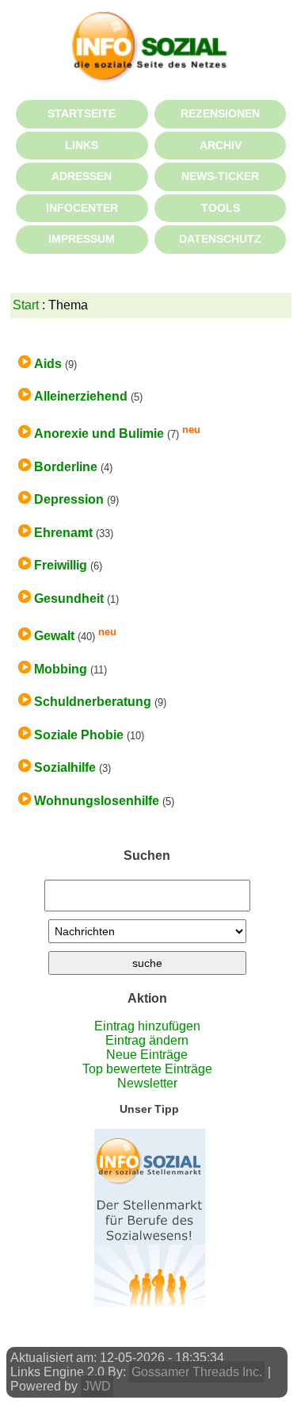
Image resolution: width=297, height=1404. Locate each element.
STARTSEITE (82, 113)
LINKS (81, 145)
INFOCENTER (82, 207)
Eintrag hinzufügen (147, 1026)
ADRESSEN (81, 176)
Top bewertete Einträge (147, 1069)
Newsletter (147, 1083)
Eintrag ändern (146, 1040)
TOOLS (220, 207)
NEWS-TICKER (220, 176)
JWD (97, 1386)
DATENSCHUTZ (220, 238)
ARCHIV (221, 145)
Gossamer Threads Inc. (196, 1372)
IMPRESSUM (81, 238)
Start (26, 305)
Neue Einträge (147, 1054)
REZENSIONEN (220, 113)
